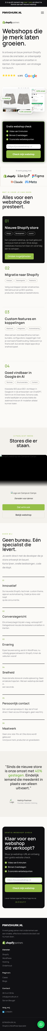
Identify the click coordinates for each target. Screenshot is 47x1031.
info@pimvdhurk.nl (10, 996)
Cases (5, 977)
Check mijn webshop (23, 154)
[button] (41, 1024)
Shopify (5, 954)
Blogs (4, 981)
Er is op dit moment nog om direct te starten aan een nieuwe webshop (23, 3)
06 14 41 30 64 (8, 993)
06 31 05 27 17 (20, 902)
